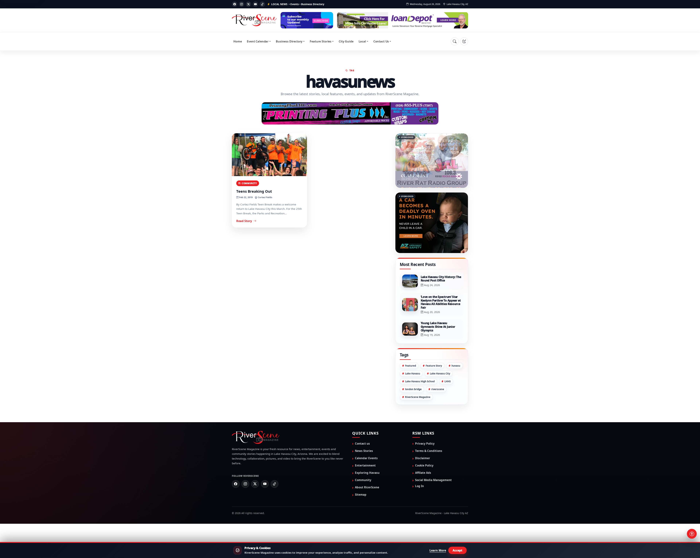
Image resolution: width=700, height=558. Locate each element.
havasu (456, 365)
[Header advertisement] (307, 20)
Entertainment (365, 465)
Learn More (437, 550)
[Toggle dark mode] (464, 41)
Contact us (362, 443)
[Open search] (455, 41)
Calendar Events (366, 458)
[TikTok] (262, 4)
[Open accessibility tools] (692, 534)
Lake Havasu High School (420, 381)
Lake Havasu (412, 373)
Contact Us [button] (381, 41)
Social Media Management (433, 480)
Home (237, 41)
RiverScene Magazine (417, 396)
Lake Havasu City (440, 373)
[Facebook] (234, 4)
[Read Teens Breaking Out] (269, 154)
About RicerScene (367, 487)
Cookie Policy (424, 465)
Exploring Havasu (367, 472)
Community (249, 183)
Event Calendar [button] (258, 41)
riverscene (437, 389)
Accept (457, 550)
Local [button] (362, 41)
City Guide (346, 41)
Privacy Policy (425, 443)
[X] (248, 4)
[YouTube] (255, 4)
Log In (419, 486)
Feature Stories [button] (320, 41)
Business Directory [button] (289, 41)
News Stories (364, 450)
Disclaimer (422, 458)
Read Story (244, 221)
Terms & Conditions (428, 450)
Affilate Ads (423, 472)
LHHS (447, 381)
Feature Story (434, 365)
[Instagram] (241, 4)
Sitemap (360, 494)
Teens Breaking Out (254, 191)
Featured (410, 365)
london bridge (413, 389)
